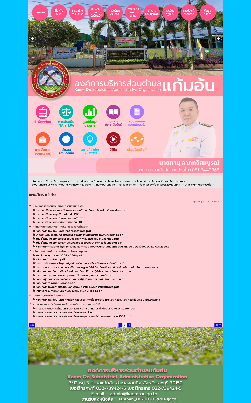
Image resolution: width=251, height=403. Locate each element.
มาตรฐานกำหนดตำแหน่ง (198, 185)
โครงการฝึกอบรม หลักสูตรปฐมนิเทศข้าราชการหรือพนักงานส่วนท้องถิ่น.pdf (80, 263)
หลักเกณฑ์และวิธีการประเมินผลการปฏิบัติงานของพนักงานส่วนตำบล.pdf (77, 287)
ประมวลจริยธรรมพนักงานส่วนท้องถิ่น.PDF (60, 218)
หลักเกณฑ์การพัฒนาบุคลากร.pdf (55, 283)
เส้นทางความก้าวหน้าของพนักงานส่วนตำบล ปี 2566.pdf (69, 291)
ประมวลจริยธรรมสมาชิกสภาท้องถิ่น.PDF (59, 222)
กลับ (32, 324)
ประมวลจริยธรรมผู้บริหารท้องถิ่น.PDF (57, 214)
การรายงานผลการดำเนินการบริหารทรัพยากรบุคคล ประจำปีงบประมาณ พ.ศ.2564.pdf (85, 308)
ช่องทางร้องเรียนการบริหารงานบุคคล (160, 185)
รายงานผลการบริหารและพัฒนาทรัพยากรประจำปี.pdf (66, 312)
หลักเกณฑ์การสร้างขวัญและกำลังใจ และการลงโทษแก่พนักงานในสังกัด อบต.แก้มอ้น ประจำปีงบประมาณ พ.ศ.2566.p (103, 247)
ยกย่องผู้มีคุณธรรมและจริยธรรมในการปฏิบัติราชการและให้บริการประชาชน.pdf (81, 279)
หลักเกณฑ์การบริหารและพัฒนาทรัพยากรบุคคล (160, 181)
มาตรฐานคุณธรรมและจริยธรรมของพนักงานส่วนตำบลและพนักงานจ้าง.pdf (79, 235)
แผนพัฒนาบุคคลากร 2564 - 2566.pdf (59, 255)
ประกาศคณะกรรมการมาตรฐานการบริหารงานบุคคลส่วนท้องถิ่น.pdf (75, 275)
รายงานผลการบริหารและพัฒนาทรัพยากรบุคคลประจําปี (61, 185)
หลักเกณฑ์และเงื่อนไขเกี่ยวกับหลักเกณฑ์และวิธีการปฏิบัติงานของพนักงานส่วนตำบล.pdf (86, 271)
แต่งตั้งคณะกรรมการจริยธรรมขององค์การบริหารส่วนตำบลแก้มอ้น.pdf (77, 239)
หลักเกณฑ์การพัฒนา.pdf (50, 259)
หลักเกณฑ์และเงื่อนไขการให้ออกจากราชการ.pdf (63, 231)
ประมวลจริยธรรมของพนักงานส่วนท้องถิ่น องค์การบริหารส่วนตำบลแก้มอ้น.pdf (82, 210)
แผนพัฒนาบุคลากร (105, 185)
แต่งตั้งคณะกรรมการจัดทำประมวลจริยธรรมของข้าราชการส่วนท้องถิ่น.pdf (79, 243)
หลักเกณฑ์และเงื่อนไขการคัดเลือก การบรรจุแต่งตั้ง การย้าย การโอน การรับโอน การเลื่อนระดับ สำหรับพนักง (98, 300)
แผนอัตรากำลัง (127, 185)
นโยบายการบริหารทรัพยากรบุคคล (50, 181)
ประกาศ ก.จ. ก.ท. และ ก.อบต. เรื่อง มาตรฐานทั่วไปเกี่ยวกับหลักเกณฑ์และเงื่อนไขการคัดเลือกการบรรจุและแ (97, 267)
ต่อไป (218, 324)
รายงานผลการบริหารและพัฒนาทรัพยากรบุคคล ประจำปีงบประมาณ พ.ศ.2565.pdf (83, 316)
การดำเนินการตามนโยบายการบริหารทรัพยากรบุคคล (102, 181)
